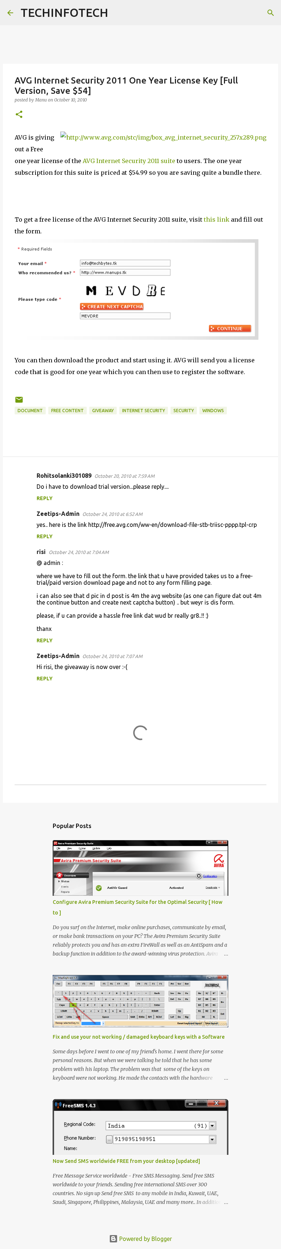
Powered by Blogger (145, 1238)
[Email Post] (19, 402)
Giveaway (103, 410)
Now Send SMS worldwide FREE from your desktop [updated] (126, 1161)
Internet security (143, 410)
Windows (213, 410)
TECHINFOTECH (64, 12)
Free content (67, 410)
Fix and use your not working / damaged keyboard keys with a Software (139, 1037)
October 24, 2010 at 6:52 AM (112, 514)
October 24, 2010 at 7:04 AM (79, 552)
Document (30, 410)
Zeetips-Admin (58, 513)
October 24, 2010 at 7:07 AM (112, 656)
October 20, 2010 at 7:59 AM (124, 475)
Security (183, 410)
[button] (19, 115)
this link (216, 219)
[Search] (118, 13)
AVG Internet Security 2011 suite (129, 161)
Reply (45, 498)
